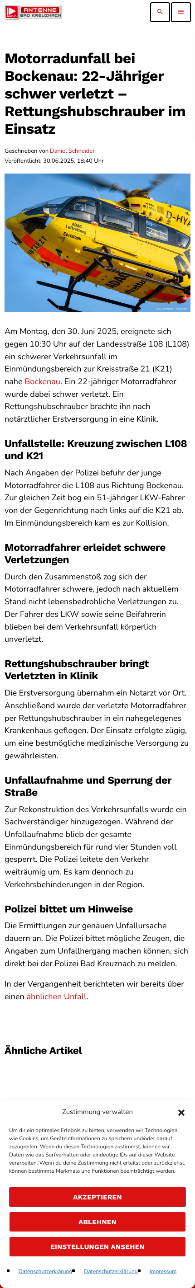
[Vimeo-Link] (33, 12)
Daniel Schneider (72, 151)
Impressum (163, 1271)
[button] (181, 1112)
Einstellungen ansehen (97, 1247)
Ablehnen (97, 1222)
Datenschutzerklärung (46, 1271)
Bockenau (42, 381)
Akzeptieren (97, 1197)
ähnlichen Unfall (56, 997)
